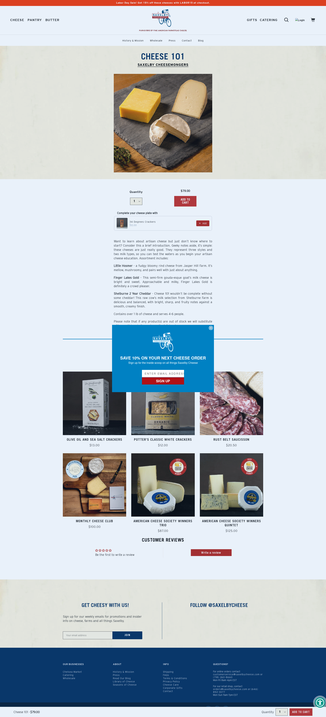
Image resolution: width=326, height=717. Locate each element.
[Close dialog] (211, 328)
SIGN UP (163, 380)
